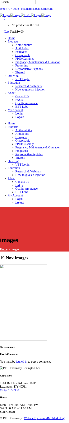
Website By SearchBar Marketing (44, 418)
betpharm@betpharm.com (37, 8)
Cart (7, 31)
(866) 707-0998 (9, 8)
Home (3, 249)
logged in (21, 361)
